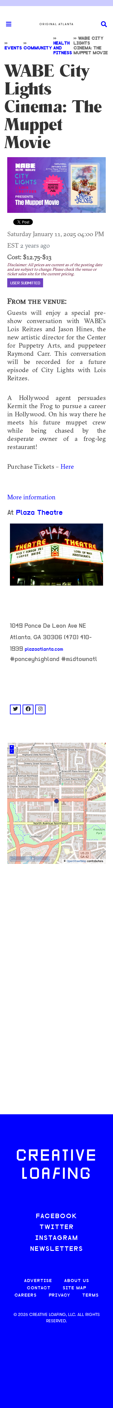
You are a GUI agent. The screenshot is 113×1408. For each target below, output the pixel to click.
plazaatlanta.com (44, 649)
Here (67, 466)
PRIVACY (59, 1295)
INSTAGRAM (56, 1238)
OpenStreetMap (76, 861)
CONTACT (39, 1288)
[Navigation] (6, 24)
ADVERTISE (38, 1281)
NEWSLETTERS (56, 1249)
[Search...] (104, 24)
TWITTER (56, 1227)
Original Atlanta (56, 24)
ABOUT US (76, 1281)
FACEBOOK (56, 1216)
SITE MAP (74, 1288)
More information (31, 497)
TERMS (90, 1295)
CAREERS (25, 1295)
